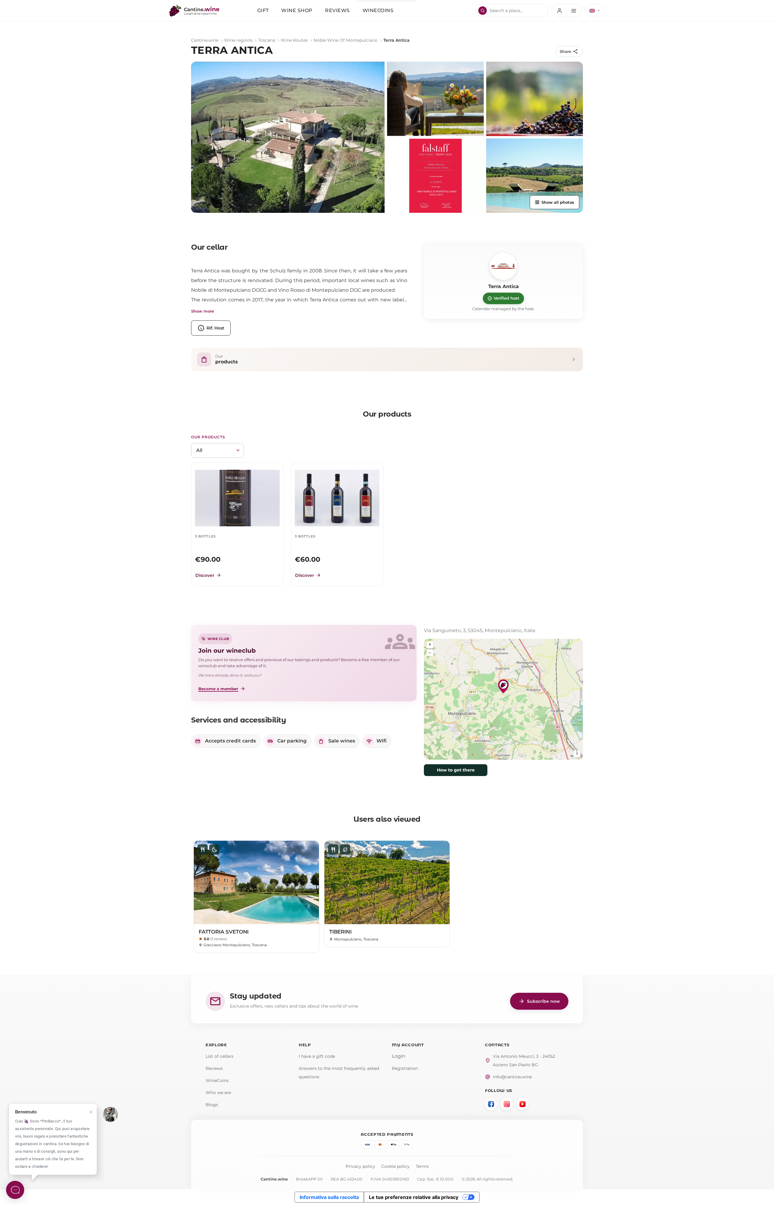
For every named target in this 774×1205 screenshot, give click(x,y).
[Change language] (595, 10)
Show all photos (554, 202)
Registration (405, 1068)
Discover (208, 575)
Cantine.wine (204, 40)
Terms (422, 1166)
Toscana (266, 40)
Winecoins (378, 10)
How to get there (456, 770)
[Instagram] (507, 1104)
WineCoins (217, 1080)
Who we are (218, 1092)
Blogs (212, 1104)
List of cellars (219, 1056)
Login (398, 1056)
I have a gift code (317, 1056)
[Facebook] (491, 1104)
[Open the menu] (566, 10)
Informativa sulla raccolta (329, 1197)
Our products (208, 437)
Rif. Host (210, 328)
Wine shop (297, 10)
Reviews (337, 10)
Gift (263, 10)
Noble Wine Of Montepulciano (346, 40)
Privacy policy (360, 1166)
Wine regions (238, 40)
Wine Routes (294, 40)
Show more (202, 311)
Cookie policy (395, 1166)
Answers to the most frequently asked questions (339, 1073)
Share (569, 51)
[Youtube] (522, 1104)
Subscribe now (539, 1001)
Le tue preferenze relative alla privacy (413, 1197)
